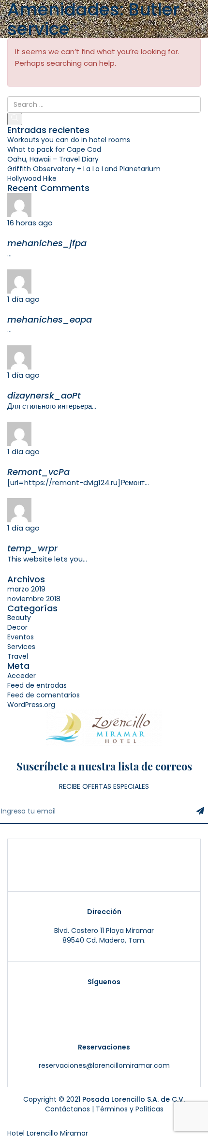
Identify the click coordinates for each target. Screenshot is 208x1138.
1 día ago (23, 299)
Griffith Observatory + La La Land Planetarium (84, 169)
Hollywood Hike (32, 178)
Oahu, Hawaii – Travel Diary (53, 159)
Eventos (20, 637)
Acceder (21, 675)
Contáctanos (67, 1109)
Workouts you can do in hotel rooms (68, 140)
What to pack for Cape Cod (54, 149)
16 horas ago (30, 223)
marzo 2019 (26, 589)
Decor (17, 627)
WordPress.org (31, 704)
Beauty (19, 617)
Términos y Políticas (129, 1109)
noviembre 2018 (33, 599)
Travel (17, 656)
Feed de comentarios (43, 695)
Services (21, 646)
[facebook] (120, 1001)
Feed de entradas (37, 685)
